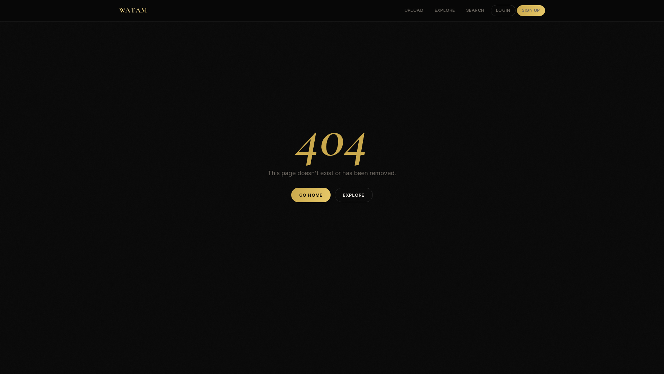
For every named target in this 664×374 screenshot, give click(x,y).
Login (503, 10)
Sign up (531, 10)
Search (475, 10)
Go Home (311, 195)
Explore (445, 10)
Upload (414, 10)
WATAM (133, 10)
